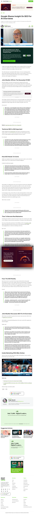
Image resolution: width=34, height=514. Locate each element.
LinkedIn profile (28, 222)
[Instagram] (3, 491)
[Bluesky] (1, 491)
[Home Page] (7, 1)
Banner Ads (13, 502)
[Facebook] (7, 489)
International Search (26, 484)
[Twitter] (9, 489)
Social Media (14, 486)
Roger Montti (7, 26)
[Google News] (1, 489)
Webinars (2, 499)
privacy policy (21, 423)
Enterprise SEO (26, 486)
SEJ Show (2, 505)
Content (13, 484)
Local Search (25, 481)
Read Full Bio (4, 404)
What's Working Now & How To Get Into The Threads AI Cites (17, 470)
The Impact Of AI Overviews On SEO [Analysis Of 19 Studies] (16, 436)
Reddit (24, 490)
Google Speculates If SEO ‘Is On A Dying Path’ (13, 125)
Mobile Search (26, 483)
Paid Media (13, 483)
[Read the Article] (5, 432)
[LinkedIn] (3, 489)
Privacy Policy (25, 505)
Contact (25, 502)
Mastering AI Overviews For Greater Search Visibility (12, 380)
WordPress (13, 489)
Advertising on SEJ (15, 499)
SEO (6, 389)
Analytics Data (26, 489)
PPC (24, 487)
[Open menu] (2, 1)
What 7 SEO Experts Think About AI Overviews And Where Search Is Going (28, 436)
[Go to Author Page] (2, 26)
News (3, 389)
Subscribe (25, 499)
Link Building (25, 480)
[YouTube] (5, 489)
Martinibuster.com (20, 401)
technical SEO (12, 131)
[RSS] (7, 491)
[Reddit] (5, 491)
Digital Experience (14, 487)
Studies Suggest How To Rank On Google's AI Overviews (5, 436)
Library (2, 502)
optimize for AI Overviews (7, 317)
